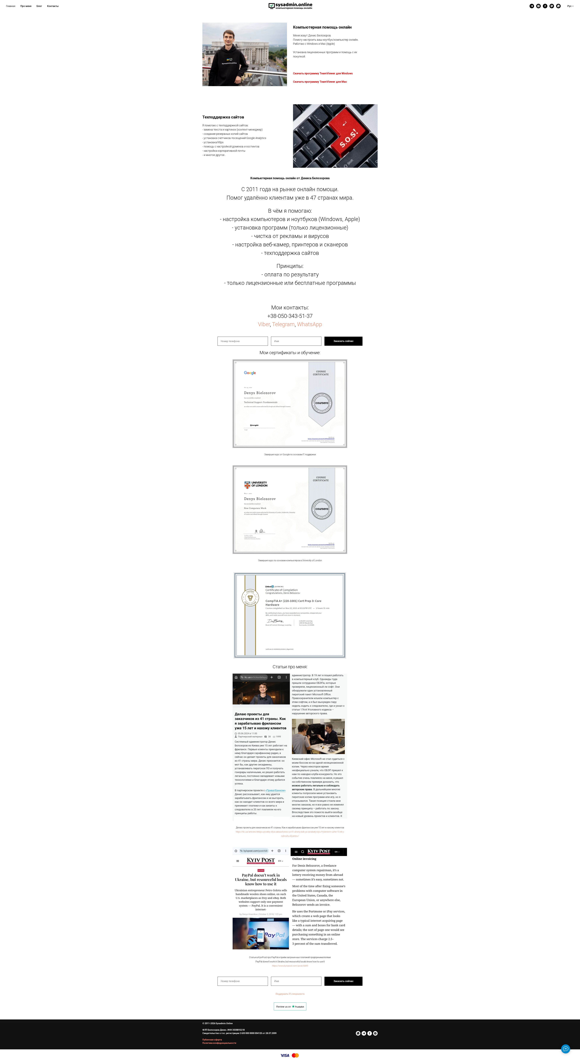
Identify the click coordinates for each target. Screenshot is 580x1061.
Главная (10, 6)
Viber (264, 324)
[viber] (551, 6)
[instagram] (538, 6)
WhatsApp (309, 324)
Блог (39, 6)
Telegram (283, 324)
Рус (569, 6)
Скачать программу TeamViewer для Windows (323, 73)
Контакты (53, 6)
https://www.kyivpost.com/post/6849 (290, 966)
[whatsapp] (558, 6)
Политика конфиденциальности (219, 1043)
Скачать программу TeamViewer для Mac (320, 81)
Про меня (25, 6)
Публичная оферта (212, 1039)
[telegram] (532, 6)
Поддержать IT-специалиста (290, 994)
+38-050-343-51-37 (290, 316)
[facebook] (545, 6)
